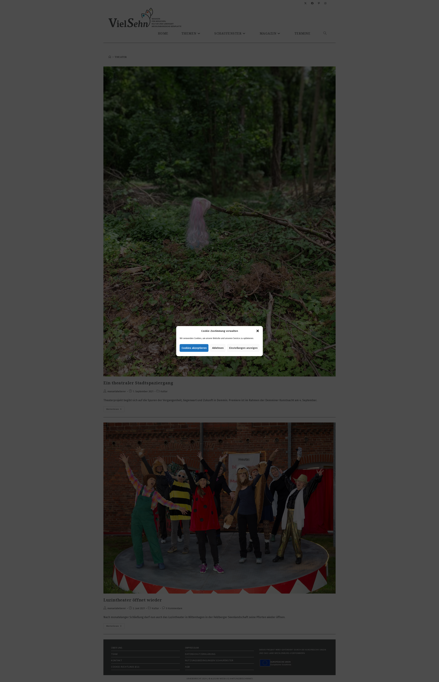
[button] (257, 331)
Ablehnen (218, 348)
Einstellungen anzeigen (243, 348)
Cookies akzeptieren (194, 348)
